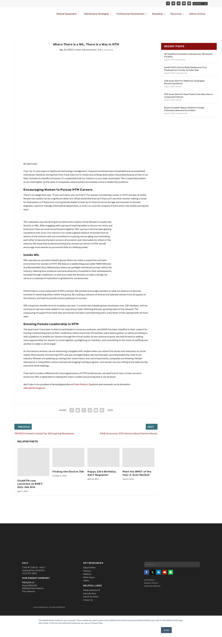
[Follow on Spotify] (170, 572)
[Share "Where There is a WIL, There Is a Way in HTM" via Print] (102, 410)
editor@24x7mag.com (34, 387)
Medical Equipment (66, 14)
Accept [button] (166, 630)
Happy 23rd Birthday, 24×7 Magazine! (102, 473)
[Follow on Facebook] (146, 572)
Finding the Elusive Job (68, 471)
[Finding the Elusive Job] (68, 457)
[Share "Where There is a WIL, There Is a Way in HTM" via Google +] (84, 410)
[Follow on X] (152, 572)
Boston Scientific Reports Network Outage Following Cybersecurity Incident (184, 109)
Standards (157, 14)
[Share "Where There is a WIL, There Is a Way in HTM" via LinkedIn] (90, 410)
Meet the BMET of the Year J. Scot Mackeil (136, 473)
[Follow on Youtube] (164, 572)
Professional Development (131, 14)
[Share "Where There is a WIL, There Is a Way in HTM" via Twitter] (78, 410)
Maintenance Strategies (96, 14)
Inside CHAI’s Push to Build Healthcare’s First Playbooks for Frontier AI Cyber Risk (185, 68)
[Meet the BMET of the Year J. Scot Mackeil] (138, 457)
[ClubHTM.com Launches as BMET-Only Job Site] (33, 462)
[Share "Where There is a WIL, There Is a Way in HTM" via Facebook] (72, 410)
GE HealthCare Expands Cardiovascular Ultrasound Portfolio (188, 55)
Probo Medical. (80, 384)
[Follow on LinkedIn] (158, 572)
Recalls (179, 86)
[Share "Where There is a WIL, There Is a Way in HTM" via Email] (96, 410)
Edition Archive (197, 14)
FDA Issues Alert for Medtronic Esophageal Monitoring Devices (184, 82)
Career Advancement (85, 49)
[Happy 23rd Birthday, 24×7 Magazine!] (103, 457)
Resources (176, 14)
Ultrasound (180, 59)
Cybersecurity (181, 73)
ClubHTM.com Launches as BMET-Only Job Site (30, 484)
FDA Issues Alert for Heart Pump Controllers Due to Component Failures (188, 95)
